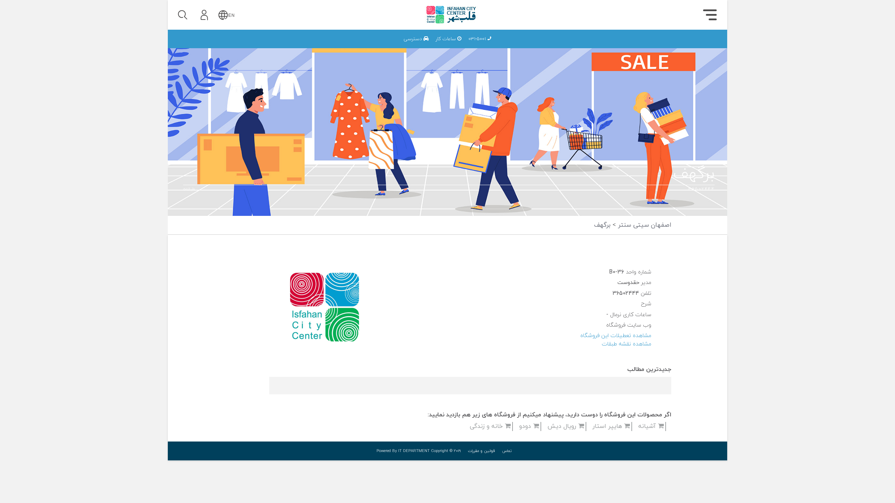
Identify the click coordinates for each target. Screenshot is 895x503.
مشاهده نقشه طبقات (626, 344)
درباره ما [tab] (678, 47)
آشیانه (648, 426)
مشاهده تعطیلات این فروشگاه (615, 336)
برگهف (602, 225)
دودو (526, 426)
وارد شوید (223, 55)
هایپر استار (608, 426)
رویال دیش (562, 426)
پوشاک (622, 46)
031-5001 (477, 39)
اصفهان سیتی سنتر (643, 225)
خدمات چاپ (540, 46)
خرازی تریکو (556, 46)
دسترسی (413, 39)
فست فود (618, 46)
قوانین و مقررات (481, 451)
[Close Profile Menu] (182, 36)
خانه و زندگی (487, 426)
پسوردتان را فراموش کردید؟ (243, 74)
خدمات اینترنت (611, 46)
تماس (507, 451)
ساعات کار (446, 39)
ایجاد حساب (223, 106)
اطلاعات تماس (612, 46)
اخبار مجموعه (614, 46)
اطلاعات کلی (615, 46)
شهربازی (620, 46)
